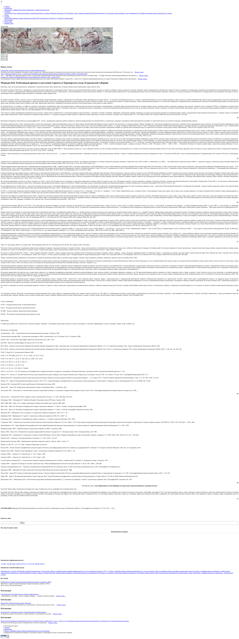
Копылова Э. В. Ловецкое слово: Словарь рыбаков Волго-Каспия (78, 13)
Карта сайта (8, 22)
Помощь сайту (9, 23)
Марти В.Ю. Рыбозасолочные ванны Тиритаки (16, 603)
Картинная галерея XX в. (49, 18)
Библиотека (8, 8)
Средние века (45, 571)
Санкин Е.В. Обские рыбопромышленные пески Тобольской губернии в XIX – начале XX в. (30, 77)
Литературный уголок (185, 573)
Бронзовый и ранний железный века (28, 571)
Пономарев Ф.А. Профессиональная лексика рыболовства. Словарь (150, 13)
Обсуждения (8, 20)
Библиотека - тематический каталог (38, 10)
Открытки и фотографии (65, 18)
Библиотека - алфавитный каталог (15, 10)
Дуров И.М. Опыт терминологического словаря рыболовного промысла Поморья (30, 13)
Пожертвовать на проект (119, 532)
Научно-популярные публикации (125, 573)
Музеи (6, 15)
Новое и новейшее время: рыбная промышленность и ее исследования (131, 571)
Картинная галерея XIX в (32, 18)
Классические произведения (168, 573)
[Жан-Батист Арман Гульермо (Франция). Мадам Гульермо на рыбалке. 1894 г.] (26, 582)
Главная (7, 6)
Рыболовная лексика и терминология (85, 573)
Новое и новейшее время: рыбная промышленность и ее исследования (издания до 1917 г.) (79, 571)
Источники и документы (106, 573)
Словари (7, 11)
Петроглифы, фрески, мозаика (14, 18)
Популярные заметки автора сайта (147, 573)
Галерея (6, 16)
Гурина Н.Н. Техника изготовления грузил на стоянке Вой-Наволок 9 (23, 70)
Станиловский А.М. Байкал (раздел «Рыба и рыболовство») (20, 594)
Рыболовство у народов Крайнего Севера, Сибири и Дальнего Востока (32, 573)
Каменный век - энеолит (8, 571)
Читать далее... (139, 72)
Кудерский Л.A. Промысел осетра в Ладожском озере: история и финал (23, 612)
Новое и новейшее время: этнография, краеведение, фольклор (175, 571)
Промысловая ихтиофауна (64, 573)
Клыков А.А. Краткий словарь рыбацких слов (113, 13)
